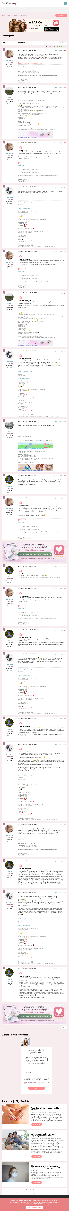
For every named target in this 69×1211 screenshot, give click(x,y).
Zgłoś (64, 50)
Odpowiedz (61, 15)
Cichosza (9, 486)
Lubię (60, 50)
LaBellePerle (9, 60)
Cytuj (55, 50)
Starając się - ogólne (12, 15)
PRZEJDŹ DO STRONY (34, 1207)
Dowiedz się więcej (38, 1203)
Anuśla (9, 97)
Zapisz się (36, 1088)
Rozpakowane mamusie (24, 208)
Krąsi (9, 431)
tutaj (25, 1083)
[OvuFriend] (9, 4)
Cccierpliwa (9, 197)
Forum (3, 15)
